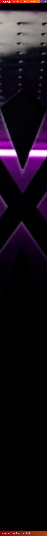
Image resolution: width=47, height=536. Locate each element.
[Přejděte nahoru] (45, 534)
